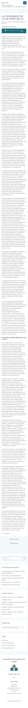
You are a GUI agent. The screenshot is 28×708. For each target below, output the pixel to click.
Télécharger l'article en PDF (14, 31)
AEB (14, 677)
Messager (22, 22)
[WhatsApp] (16, 669)
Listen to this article (9, 26)
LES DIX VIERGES (16, 575)
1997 (17, 22)
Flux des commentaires (8, 645)
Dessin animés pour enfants (14, 693)
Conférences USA (14, 689)
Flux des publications (8, 643)
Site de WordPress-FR (8, 648)
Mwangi (4, 585)
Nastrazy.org (14, 686)
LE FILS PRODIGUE (15, 582)
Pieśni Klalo (14, 684)
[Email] (11, 669)
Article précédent (14, 539)
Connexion (5, 640)
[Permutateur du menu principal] (24, 2)
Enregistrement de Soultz (14, 688)
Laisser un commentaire (8, 22)
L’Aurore (14, 691)
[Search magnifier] (24, 558)
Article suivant (14, 543)
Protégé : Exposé (7, 599)
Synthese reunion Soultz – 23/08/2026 (12, 597)
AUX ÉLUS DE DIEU (14, 585)
